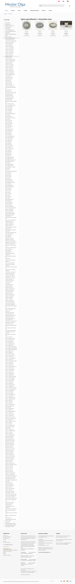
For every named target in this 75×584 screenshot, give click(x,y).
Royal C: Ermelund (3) (9, 365)
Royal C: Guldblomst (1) (9, 380)
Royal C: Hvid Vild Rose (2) (10, 394)
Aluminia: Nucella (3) (9, 62)
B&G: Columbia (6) (8, 106)
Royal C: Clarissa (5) (9, 356)
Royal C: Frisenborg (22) (9, 369)
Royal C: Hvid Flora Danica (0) (10, 387)
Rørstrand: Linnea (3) (9, 450)
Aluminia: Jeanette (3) (9, 52)
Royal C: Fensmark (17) (9, 367)
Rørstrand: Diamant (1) (9, 443)
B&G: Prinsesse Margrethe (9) (11, 171)
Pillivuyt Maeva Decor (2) (10, 318)
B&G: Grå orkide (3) (9, 126)
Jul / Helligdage (8, 29)
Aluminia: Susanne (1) (9, 69)
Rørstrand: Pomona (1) (9, 457)
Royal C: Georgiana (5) (9, 373)
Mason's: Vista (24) (9, 309)
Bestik (6, 22)
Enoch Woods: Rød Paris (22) (10, 232)
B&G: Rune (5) (8, 178)
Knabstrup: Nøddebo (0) (10, 274)
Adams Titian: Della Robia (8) (10, 41)
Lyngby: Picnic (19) (8, 293)
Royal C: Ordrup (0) (9, 412)
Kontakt (44, 10)
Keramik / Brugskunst (9, 31)
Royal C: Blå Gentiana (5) (10, 344)
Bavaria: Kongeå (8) (9, 210)
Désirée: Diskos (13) (9, 221)
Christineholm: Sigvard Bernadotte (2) (9, 215)
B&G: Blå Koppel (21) (9, 98)
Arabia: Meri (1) (8, 80)
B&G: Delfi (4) (7, 115)
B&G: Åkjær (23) (8, 200)
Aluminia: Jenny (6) (9, 53)
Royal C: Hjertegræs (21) (10, 384)
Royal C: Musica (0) (9, 409)
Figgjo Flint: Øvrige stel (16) (10, 240)
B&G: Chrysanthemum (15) (10, 105)
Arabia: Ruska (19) (8, 83)
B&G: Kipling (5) (8, 143)
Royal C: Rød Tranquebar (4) (10, 418)
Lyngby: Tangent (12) (9, 297)
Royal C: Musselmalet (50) (10, 411)
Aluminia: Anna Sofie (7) (9, 42)
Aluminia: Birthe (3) (8, 45)
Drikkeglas (7, 27)
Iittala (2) (7, 261)
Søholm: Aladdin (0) (9, 484)
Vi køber (25, 10)
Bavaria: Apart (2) (8, 205)
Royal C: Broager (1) (9, 352)
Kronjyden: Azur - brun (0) (10, 277)
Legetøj (6, 32)
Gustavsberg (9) (8, 251)
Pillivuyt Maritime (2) (9, 319)
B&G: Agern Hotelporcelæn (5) (10, 88)
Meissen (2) (7, 311)
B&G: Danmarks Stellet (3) (10, 113)
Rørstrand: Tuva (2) (9, 468)
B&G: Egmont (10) (8, 116)
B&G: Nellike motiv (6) (9, 161)
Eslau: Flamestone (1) (9, 233)
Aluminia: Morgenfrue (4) (10, 59)
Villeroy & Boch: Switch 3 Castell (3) (9, 507)
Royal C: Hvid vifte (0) (9, 393)
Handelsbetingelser (34, 10)
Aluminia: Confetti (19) (9, 48)
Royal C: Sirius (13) (8, 423)
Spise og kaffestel (8, 38)
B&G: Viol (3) (7, 195)
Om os (19, 10)
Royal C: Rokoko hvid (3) (10, 417)
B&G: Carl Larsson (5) (9, 103)
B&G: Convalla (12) (8, 108)
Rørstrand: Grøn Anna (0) (10, 449)
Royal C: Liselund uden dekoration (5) (9, 406)
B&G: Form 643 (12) (8, 123)
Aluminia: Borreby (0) (9, 46)
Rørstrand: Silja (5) (8, 461)
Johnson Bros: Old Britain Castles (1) (10, 265)
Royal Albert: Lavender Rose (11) (10, 328)
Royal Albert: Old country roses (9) (10, 332)
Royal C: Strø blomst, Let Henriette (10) (9, 427)
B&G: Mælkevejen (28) (9, 157)
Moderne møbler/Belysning (10, 34)
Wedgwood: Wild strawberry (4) (10, 516)
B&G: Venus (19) (8, 193)
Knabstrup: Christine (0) (9, 273)
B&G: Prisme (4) (8, 172)
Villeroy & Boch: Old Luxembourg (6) (9, 504)
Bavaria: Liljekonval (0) (9, 212)
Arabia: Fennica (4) (9, 77)
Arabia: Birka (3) (8, 76)
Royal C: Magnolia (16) (9, 408)
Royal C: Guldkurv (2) (9, 382)
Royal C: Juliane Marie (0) (10, 397)
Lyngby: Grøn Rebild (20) (10, 289)
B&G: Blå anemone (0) (9, 97)
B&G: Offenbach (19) (9, 165)
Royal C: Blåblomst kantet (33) (11, 348)
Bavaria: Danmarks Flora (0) (10, 207)
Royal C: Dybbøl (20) (9, 363)
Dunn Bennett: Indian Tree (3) (10, 227)
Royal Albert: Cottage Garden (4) (11, 326)
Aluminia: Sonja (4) (9, 67)
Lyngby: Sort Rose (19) (9, 296)
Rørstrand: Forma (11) (9, 447)
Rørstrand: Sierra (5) (9, 460)
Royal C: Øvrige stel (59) (9, 435)
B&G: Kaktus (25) (8, 141)
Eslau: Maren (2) (8, 235)
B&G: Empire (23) (8, 120)
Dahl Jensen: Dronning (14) (10, 220)
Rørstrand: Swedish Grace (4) (11, 464)
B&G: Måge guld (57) (9, 158)
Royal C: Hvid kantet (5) (9, 390)
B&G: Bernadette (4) (9, 95)
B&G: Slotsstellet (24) (9, 185)
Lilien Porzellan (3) (8, 281)
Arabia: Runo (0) (8, 81)
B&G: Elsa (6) (7, 119)
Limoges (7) (7, 283)
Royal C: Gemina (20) (9, 370)
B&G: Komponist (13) (9, 146)
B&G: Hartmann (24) (9, 129)
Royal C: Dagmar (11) (9, 359)
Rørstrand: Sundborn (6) (10, 463)
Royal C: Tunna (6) (8, 432)
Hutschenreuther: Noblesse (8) (10, 257)
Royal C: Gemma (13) (9, 372)
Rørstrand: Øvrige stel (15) (10, 473)
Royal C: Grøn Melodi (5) (10, 377)
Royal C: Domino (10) (9, 362)
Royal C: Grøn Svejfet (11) (10, 379)
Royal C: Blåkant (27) (9, 351)
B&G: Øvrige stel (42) (9, 199)
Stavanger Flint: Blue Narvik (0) (11, 475)
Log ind (50, 10)
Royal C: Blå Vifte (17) (9, 345)
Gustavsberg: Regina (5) (10, 253)
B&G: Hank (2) (8, 127)
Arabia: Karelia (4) (8, 78)
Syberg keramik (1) (8, 482)
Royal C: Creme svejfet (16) (10, 358)
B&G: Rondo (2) (8, 175)
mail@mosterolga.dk (8, 544)
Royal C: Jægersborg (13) (10, 398)
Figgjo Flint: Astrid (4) (9, 238)
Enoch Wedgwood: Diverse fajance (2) (10, 230)
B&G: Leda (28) (8, 150)
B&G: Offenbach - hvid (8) (10, 167)
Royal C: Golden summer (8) (10, 376)
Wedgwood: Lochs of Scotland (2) (11, 513)
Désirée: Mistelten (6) (9, 222)
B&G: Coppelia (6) (8, 109)
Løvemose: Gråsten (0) (9, 301)
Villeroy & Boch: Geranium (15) (11, 498)
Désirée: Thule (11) (8, 225)
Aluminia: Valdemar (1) (9, 71)
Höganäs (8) (7, 258)
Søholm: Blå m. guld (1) (9, 485)
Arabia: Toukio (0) (8, 84)
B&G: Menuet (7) (8, 153)
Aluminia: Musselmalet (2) (10, 60)
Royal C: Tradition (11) (9, 429)
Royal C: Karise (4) (8, 400)
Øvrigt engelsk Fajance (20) (10, 519)
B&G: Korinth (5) (8, 147)
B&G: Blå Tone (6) (8, 99)
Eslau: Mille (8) (8, 236)
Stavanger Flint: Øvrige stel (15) (11, 480)
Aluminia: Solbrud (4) (9, 66)
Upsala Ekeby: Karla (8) (9, 491)
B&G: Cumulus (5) (8, 112)
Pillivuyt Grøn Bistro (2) (9, 314)
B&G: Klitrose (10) (8, 144)
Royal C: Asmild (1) (8, 337)
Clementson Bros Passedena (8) (10, 218)
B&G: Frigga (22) (8, 124)
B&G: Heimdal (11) (8, 131)
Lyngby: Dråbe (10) (8, 286)
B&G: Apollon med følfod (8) (10, 92)
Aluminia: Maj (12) (8, 57)
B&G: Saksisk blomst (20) (10, 182)
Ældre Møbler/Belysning (9, 525)
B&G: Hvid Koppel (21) (9, 137)
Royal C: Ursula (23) (9, 433)
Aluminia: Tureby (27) (9, 70)
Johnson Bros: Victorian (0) (10, 272)
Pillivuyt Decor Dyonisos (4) (10, 315)
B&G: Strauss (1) (8, 188)
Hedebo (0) (7, 254)
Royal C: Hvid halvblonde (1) (10, 389)
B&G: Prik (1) (7, 169)
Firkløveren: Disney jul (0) (10, 243)
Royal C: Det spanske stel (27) (11, 360)
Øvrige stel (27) (8, 517)
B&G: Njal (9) (7, 162)
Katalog (13, 10)
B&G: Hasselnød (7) (9, 130)
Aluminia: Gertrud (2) (9, 50)
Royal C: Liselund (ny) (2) (10, 404)
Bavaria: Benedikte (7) (9, 206)
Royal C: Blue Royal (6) (9, 339)
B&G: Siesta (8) (8, 183)
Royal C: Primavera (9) (9, 414)
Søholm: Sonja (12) (8, 489)
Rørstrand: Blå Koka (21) (9, 439)
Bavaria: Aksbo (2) (8, 203)
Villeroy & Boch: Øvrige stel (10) (10, 511)
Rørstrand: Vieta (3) (9, 470)
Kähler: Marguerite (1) (9, 279)
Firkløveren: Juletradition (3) (10, 247)
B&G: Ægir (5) (7, 198)
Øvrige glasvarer (8, 526)
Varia (6, 522)
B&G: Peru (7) (7, 168)
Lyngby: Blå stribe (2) (9, 284)
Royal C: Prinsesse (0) (9, 415)
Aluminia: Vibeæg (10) (9, 73)
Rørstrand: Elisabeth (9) (9, 444)
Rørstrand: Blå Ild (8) (9, 437)
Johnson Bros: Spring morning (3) (11, 267)
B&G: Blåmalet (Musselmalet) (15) (10, 102)
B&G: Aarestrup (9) (8, 202)
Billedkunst (7, 24)
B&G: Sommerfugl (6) (9, 186)
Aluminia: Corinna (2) (9, 49)
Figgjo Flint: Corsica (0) (9, 239)
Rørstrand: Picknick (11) (9, 454)
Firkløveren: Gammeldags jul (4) (10, 246)
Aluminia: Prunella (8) (9, 64)
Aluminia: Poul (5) (8, 63)
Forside (6, 10)
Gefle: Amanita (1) (8, 249)
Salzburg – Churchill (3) (9, 474)
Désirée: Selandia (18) (9, 224)
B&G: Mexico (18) (8, 154)
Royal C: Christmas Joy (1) (10, 355)
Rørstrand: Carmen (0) (9, 442)
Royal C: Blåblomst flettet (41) (10, 346)
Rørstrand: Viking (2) (9, 471)
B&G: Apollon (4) (8, 91)
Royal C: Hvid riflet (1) (9, 391)
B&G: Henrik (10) (8, 133)
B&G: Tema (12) (8, 189)
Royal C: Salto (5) (8, 422)
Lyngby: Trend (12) (8, 298)
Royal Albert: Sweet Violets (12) (10, 335)
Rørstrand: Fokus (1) (9, 446)
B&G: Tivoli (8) (8, 192)
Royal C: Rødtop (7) (9, 419)
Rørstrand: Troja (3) (9, 467)
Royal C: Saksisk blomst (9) (10, 421)
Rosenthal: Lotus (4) (9, 323)
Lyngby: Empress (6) (9, 287)
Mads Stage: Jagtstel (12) (10, 304)
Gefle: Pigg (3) (8, 250)
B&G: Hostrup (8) (8, 134)
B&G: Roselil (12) (8, 176)
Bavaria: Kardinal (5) (9, 209)
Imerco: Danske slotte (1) (10, 262)
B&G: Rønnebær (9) (9, 181)
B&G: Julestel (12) (8, 140)
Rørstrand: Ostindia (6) (9, 451)
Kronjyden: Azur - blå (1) (9, 276)
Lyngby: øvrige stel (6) (9, 300)
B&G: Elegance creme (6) (10, 117)
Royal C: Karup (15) (8, 401)
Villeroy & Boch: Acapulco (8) (10, 494)
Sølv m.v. (7, 520)
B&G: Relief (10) (8, 174)
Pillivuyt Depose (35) (9, 316)
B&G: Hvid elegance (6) (9, 136)
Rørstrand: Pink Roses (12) (10, 456)
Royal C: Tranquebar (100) (10, 430)
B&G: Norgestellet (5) (9, 164)
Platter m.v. (7, 36)
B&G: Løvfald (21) (8, 151)
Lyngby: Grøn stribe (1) (9, 290)
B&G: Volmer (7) (8, 196)
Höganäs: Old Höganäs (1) (10, 260)
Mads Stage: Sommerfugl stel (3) (11, 306)
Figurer (6, 28)
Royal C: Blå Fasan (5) (9, 342)
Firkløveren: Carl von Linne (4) (11, 242)
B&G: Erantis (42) (8, 122)
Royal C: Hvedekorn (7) (9, 386)
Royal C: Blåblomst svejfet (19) (11, 349)
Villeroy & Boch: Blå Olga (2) (10, 495)
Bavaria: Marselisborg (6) (10, 213)
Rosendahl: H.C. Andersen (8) (11, 321)
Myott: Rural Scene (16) (9, 312)
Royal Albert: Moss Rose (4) (10, 330)
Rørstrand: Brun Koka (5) (10, 440)
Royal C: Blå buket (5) (9, 341)
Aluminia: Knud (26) (9, 55)
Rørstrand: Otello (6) (9, 453)
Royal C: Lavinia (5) (8, 403)
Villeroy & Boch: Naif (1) (9, 502)
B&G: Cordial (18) (8, 110)
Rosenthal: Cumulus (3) (9, 322)
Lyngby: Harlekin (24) (9, 291)
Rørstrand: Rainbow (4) (9, 458)
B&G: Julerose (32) (8, 139)
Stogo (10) (7, 481)
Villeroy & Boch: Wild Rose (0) (10, 508)
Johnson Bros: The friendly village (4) (10, 270)
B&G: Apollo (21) (8, 89)
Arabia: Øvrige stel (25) (9, 85)
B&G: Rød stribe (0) (9, 179)
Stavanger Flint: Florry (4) (10, 478)
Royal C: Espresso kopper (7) (10, 366)
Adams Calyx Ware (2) (9, 39)
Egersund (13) (8, 228)
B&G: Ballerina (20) (8, 94)
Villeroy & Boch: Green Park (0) (10, 500)
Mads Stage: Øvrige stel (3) (10, 308)
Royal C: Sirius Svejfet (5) (10, 425)
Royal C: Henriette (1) (9, 383)
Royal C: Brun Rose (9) (9, 353)
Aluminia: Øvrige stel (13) (10, 74)
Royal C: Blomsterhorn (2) (10, 338)
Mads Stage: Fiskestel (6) (10, 303)
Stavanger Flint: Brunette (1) (10, 477)
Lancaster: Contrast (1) (9, 280)
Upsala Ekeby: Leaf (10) (9, 492)
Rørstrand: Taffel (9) (9, 465)
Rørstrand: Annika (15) (9, 436)
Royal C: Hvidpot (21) (9, 396)
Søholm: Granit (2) (8, 487)
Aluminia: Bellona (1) (9, 43)
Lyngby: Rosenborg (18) (9, 294)
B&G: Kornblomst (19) (9, 148)
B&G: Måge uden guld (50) (10, 160)
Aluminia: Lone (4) (8, 56)
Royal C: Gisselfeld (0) (9, 375)
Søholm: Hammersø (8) (9, 488)
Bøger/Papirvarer (8, 25)
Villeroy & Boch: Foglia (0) (10, 496)
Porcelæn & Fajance (9, 523)
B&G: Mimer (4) (8, 155)
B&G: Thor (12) (8, 191)
